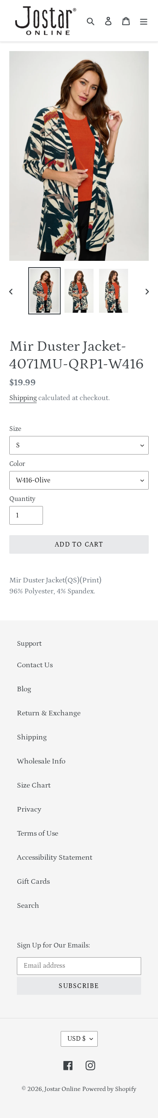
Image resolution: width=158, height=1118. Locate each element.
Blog (24, 689)
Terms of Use (37, 833)
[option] (44, 291)
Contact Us (35, 665)
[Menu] (144, 21)
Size (15, 429)
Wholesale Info (41, 761)
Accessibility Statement (54, 857)
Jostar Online (62, 1089)
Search (28, 905)
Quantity (22, 499)
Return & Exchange (48, 713)
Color (17, 464)
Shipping (23, 398)
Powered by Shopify (109, 1089)
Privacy (29, 809)
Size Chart (34, 785)
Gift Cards (33, 881)
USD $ (76, 1038)
